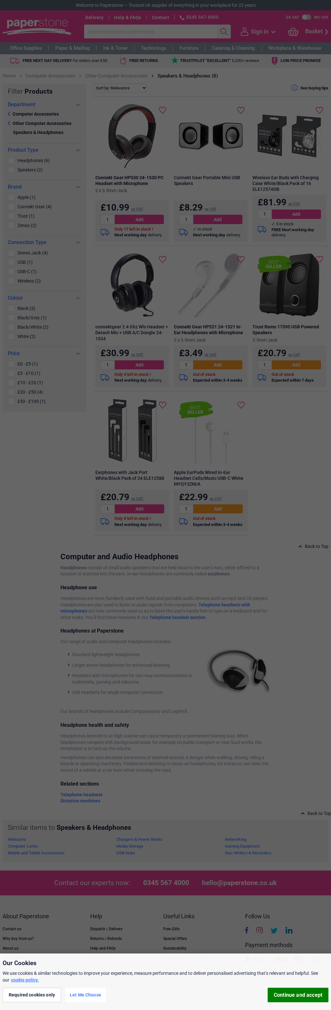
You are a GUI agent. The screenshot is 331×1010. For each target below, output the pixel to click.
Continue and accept (298, 995)
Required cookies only (32, 994)
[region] (165, 981)
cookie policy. (25, 980)
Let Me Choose (85, 994)
